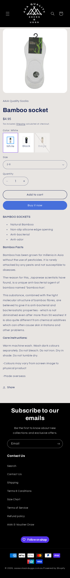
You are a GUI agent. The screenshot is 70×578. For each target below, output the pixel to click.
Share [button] (11, 387)
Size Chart (13, 499)
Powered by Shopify (54, 568)
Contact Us (14, 474)
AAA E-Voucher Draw (20, 524)
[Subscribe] (58, 443)
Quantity (8, 174)
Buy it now (35, 205)
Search (11, 466)
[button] (7, 13)
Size (5, 157)
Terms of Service (17, 508)
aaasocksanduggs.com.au (28, 568)
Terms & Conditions (19, 491)
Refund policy (16, 516)
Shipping (20, 124)
